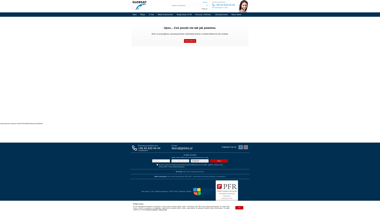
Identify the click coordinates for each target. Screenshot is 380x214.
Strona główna (190, 41)
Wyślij (219, 161)
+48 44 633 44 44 (225, 4)
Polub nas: (205, 9)
